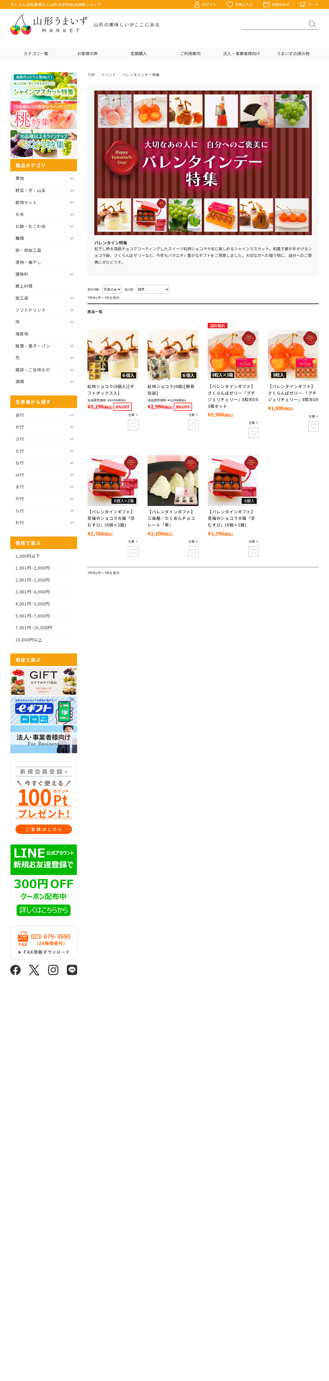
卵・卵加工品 (28, 250)
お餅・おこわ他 (30, 226)
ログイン (209, 4)
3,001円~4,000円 (32, 592)
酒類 (19, 381)
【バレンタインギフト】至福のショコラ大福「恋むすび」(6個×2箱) (111, 518)
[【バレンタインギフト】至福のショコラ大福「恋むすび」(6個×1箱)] (233, 480)
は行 (19, 475)
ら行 (19, 511)
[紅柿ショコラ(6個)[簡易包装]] (173, 355)
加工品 (21, 298)
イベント (108, 74)
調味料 (21, 274)
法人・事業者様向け (241, 53)
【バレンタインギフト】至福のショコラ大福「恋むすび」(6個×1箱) (231, 518)
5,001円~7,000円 (32, 616)
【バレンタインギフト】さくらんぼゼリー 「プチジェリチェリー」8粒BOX (293, 392)
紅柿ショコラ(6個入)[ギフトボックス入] (110, 389)
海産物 (21, 334)
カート (313, 4)
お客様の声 (87, 53)
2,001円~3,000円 (32, 580)
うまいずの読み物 (293, 53)
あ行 (19, 415)
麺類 (19, 238)
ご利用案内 (190, 53)
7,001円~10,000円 (33, 627)
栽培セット (26, 202)
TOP (91, 74)
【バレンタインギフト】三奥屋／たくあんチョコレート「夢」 (171, 518)
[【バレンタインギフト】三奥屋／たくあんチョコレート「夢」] (173, 480)
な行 (19, 463)
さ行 (19, 439)
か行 (19, 427)
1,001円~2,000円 (32, 568)
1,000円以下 (27, 556)
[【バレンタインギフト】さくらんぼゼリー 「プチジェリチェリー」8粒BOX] (293, 355)
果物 (19, 178)
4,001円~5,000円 (32, 604)
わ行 (19, 522)
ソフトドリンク (30, 310)
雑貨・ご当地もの (32, 369)
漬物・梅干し (28, 262)
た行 (19, 451)
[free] (233, 355)
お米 (19, 214)
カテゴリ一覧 (36, 53)
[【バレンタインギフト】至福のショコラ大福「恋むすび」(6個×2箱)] (112, 480)
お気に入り (244, 4)
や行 (19, 498)
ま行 (19, 486)
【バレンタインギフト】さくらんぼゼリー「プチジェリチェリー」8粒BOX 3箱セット (233, 396)
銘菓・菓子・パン (32, 346)
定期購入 (139, 53)
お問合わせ (280, 4)
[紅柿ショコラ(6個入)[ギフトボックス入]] (112, 355)
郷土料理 (24, 286)
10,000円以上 (28, 640)
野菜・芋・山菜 (30, 190)
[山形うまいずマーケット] (48, 24)
